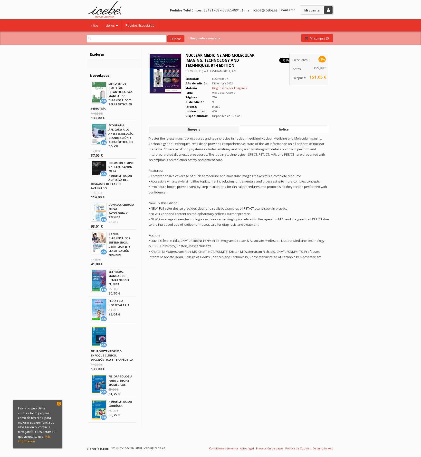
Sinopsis (193, 129)
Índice (284, 129)
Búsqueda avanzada (205, 38)
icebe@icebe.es (265, 10)
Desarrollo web (323, 448)
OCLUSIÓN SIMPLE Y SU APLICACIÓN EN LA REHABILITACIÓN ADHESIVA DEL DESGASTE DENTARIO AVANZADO (112, 175)
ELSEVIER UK (220, 79)
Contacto (288, 10)
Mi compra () (319, 38)
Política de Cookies (298, 448)
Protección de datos (269, 448)
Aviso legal (247, 448)
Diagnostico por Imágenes (229, 88)
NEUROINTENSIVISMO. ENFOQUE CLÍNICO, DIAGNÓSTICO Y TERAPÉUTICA (112, 355)
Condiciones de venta (223, 448)
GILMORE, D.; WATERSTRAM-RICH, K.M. (211, 71)
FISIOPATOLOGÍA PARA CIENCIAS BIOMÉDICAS (120, 380)
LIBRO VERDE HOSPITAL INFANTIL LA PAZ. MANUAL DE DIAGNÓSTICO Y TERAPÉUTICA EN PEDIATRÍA (112, 96)
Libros (110, 25)
